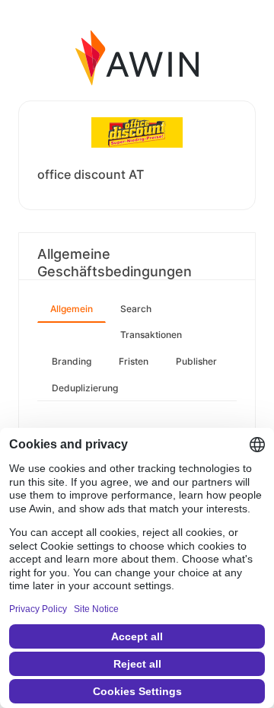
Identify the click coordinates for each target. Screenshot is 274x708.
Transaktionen (151, 334)
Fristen (133, 361)
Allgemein (71, 308)
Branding (71, 361)
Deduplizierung (85, 388)
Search (135, 308)
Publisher (196, 361)
